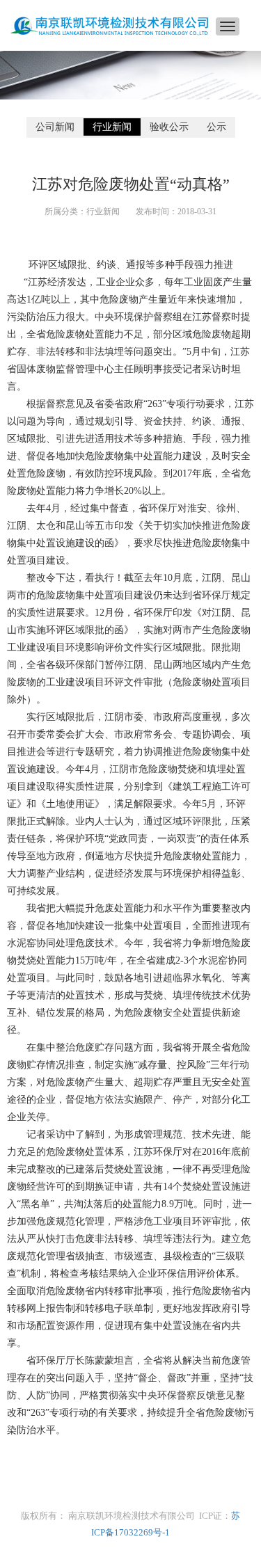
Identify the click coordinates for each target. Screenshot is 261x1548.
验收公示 (169, 127)
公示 (216, 127)
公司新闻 (54, 127)
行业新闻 (112, 127)
